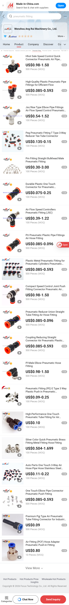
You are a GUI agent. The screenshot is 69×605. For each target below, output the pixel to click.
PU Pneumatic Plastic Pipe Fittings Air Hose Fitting (45, 236)
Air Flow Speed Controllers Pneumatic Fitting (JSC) (41, 211)
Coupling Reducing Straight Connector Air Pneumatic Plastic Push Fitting (44, 340)
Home (6, 44)
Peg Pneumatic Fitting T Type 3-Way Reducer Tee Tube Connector (46, 134)
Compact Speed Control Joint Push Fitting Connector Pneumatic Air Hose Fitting (45, 289)
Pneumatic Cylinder (46, 50)
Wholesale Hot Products (54, 579)
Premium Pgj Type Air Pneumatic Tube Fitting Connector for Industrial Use (46, 519)
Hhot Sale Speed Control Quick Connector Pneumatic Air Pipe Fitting (43, 59)
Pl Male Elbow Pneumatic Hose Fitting (43, 364)
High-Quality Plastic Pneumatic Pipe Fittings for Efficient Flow (46, 83)
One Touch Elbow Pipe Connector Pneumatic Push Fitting (44, 492)
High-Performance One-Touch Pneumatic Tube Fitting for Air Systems (42, 417)
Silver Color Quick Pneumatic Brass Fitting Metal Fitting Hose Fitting (45, 441)
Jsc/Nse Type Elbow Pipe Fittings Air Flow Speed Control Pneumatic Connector (45, 110)
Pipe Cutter (63, 50)
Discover (48, 44)
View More (33, 568)
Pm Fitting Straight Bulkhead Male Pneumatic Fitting (45, 160)
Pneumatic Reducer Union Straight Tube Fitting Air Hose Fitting (45, 313)
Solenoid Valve (56, 50)
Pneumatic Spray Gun (9, 50)
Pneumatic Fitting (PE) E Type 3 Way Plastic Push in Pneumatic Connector (46, 391)
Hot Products (9, 579)
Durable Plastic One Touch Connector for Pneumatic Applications (40, 187)
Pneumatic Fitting (36, 50)
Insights (34, 582)
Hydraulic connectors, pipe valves (23, 50)
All (1, 50)
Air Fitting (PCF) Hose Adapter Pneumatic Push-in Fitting (43, 543)
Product (18, 44)
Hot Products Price (29, 579)
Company (33, 44)
